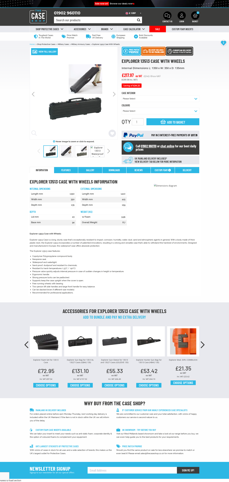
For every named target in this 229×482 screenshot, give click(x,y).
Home (32, 44)
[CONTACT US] (167, 15)
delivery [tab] (187, 170)
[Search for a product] (138, 20)
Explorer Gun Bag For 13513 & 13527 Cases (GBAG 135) (80, 361)
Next (114, 94)
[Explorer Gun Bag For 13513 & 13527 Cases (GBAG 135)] (80, 342)
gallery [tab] (90, 170)
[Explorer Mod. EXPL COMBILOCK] (183, 342)
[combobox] (133, 13)
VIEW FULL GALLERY (47, 51)
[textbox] (133, 13)
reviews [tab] (139, 170)
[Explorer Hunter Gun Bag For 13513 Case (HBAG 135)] (149, 342)
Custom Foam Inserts (182, 29)
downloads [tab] (114, 170)
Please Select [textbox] (129, 98)
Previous (33, 94)
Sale (157, 29)
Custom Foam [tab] (161, 170)
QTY (126, 121)
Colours (126, 105)
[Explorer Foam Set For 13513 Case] (46, 342)
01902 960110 (67, 13)
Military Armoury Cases (80, 44)
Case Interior (128, 93)
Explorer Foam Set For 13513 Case (45, 361)
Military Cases (63, 44)
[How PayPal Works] (133, 134)
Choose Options (46, 385)
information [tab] (42, 170)
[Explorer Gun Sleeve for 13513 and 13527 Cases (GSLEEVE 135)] (114, 342)
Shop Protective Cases (46, 44)
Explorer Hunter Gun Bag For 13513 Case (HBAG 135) (149, 361)
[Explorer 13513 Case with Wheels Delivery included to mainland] (153, 50)
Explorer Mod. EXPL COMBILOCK (183, 360)
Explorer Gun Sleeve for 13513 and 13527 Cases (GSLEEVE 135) (114, 361)
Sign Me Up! (188, 470)
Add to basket (176, 122)
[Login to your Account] (182, 15)
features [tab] (66, 170)
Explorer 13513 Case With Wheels (106, 44)
